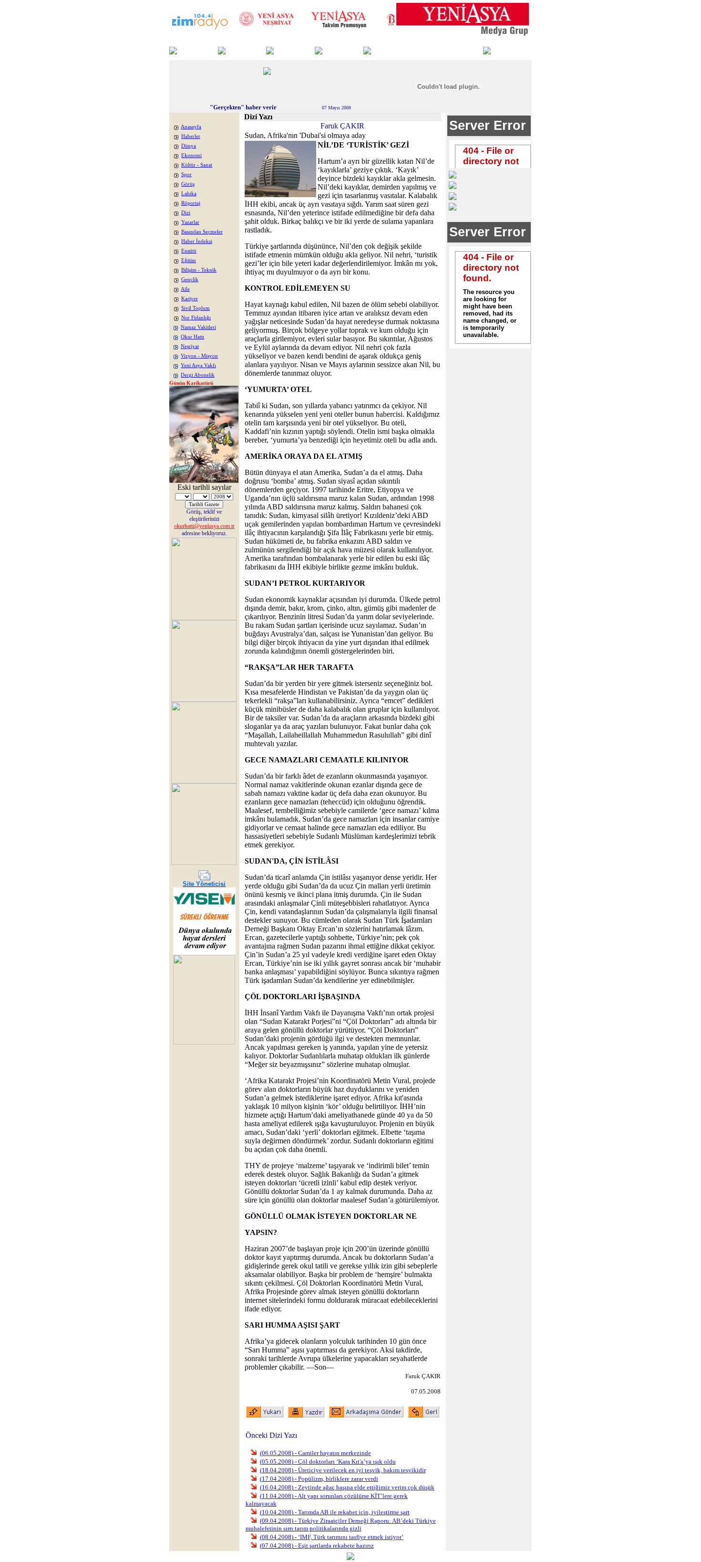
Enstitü (188, 250)
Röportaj (190, 203)
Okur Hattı (192, 336)
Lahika (188, 193)
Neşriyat (190, 346)
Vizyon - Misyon (199, 356)
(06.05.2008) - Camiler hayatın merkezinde (315, 1452)
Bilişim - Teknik (198, 270)
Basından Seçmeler (202, 231)
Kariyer (189, 298)
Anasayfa (191, 126)
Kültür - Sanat (196, 165)
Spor (186, 174)
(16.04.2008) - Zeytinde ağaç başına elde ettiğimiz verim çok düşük (347, 1487)
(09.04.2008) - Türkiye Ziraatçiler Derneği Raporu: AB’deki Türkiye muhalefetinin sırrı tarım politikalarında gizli (341, 1524)
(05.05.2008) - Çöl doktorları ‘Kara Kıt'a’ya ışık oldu (328, 1461)
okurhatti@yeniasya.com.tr (204, 526)
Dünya (188, 145)
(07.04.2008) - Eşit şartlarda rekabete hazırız (317, 1545)
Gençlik (189, 279)
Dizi (185, 212)
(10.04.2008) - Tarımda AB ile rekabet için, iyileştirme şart (335, 1512)
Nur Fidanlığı (196, 317)
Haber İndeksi (196, 241)
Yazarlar (190, 222)
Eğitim (188, 260)
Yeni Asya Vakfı (198, 365)
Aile (185, 289)
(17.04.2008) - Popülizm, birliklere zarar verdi (319, 1478)
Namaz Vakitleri (198, 327)
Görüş (188, 184)
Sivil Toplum (195, 308)
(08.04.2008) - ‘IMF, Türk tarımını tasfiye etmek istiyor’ (331, 1537)
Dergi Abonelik (198, 375)
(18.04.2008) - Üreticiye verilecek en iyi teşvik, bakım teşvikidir (343, 1470)
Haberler (190, 136)
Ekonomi (191, 155)
